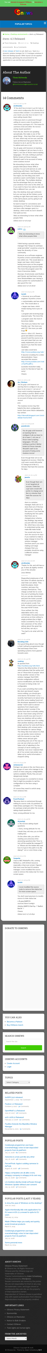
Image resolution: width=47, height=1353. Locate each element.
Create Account (13, 1063)
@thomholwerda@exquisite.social (25, 84)
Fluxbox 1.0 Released (13, 1104)
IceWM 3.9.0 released (14, 1097)
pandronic (25, 426)
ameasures (18, 765)
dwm (18, 51)
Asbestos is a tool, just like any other (20, 1157)
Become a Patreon (14, 1022)
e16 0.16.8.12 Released (14, 1117)
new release (8, 51)
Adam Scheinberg (34, 1276)
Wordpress (26, 1279)
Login (9, 1067)
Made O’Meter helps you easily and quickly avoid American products (22, 1223)
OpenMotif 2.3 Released (15, 1111)
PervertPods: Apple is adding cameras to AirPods (21, 1165)
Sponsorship (12, 1313)
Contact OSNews (14, 1324)
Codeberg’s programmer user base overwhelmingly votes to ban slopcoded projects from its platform (21, 1147)
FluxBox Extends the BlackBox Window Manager (21, 1125)
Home (6, 34)
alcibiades (17, 106)
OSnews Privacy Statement (16, 1266)
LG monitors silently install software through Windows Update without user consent (23, 1183)
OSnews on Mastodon (16, 1317)
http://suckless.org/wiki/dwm (29, 666)
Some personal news (13, 1243)
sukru (20, 229)
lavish (23, 294)
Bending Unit (23, 642)
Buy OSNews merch (15, 1025)
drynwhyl (21, 821)
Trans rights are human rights (18, 1328)
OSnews (16, 1348)
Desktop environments (19, 34)
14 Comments (21, 47)
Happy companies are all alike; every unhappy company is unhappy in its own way (23, 1174)
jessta (27, 477)
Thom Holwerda (10, 43)
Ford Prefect (18, 799)
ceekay (21, 661)
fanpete (16, 858)
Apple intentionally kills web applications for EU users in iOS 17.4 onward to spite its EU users (23, 1212)
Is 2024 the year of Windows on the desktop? (23, 1203)
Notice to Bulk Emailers (16, 1321)
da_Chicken (22, 382)
